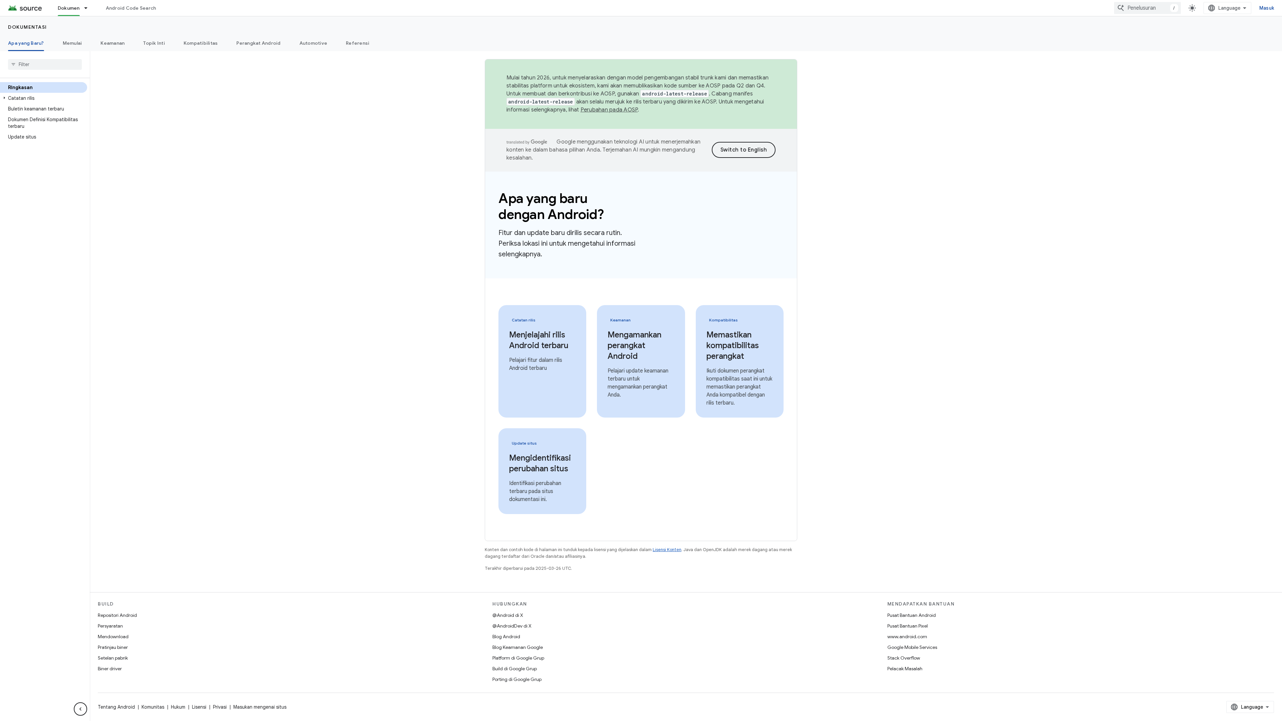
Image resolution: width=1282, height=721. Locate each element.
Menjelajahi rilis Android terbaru (539, 340)
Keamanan (112, 43)
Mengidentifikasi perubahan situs (540, 463)
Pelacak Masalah (904, 669)
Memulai (72, 43)
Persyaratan (110, 626)
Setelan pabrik (113, 658)
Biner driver (110, 669)
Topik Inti (154, 43)
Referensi (357, 43)
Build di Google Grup (514, 669)
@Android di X (507, 615)
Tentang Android (116, 707)
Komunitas (153, 707)
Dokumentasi (27, 27)
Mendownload (113, 637)
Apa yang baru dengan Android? (551, 206)
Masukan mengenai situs (259, 707)
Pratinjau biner (113, 647)
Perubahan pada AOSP (609, 109)
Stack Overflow (903, 658)
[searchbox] (45, 64)
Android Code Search (131, 8)
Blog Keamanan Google (517, 647)
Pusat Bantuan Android (911, 615)
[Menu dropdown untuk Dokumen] (89, 8)
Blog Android (506, 637)
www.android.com (907, 637)
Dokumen (69, 8)
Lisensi (199, 707)
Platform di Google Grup (518, 658)
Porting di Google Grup (517, 679)
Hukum (178, 707)
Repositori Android (117, 615)
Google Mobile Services (912, 647)
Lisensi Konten (667, 549)
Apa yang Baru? (26, 43)
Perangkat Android (258, 43)
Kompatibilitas (201, 43)
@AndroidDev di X (511, 626)
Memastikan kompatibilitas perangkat (732, 345)
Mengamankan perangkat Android (634, 345)
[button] (43, 98)
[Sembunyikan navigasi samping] (80, 709)
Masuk (1266, 8)
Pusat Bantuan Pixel (907, 626)
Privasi (220, 707)
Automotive (313, 43)
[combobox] (1147, 8)
